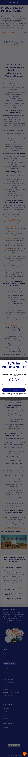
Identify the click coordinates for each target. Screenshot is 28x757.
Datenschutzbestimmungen (21, 394)
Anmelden (14, 390)
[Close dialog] (26, 362)
